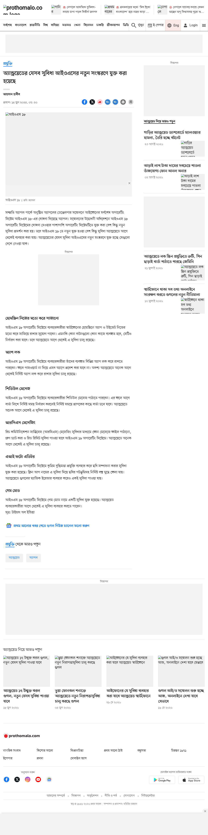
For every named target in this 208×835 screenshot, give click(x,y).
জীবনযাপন (113, 25)
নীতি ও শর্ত (111, 796)
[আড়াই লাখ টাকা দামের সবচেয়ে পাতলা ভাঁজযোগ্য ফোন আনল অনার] (193, 182)
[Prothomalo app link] (162, 780)
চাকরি (100, 25)
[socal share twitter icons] (93, 104)
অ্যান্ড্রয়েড (14, 558)
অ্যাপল (33, 558)
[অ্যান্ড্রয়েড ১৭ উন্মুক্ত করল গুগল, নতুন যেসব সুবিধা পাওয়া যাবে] (26, 671)
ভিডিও (127, 25)
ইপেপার (7, 758)
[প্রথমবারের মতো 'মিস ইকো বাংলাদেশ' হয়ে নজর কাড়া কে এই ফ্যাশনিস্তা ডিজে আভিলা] (109, 10)
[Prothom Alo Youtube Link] (40, 780)
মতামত (66, 25)
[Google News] (49, 780)
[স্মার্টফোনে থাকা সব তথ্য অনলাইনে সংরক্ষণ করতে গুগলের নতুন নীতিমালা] (193, 306)
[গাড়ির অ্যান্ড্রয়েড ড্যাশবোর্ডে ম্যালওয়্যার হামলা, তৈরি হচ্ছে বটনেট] (193, 149)
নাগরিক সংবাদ (12, 751)
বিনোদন (88, 25)
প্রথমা (40, 758)
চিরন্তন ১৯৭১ (178, 751)
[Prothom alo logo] (21, 737)
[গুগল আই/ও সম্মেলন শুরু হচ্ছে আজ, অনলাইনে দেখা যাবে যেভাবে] (181, 671)
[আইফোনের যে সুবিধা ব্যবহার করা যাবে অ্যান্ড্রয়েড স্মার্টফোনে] (129, 671)
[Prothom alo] (23, 10)
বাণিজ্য (55, 25)
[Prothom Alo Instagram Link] (29, 780)
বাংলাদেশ (20, 25)
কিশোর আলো (45, 751)
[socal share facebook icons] (85, 104)
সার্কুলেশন (92, 796)
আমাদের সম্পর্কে (56, 796)
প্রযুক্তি (7, 63)
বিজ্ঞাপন (76, 796)
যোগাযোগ (129, 796)
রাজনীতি (35, 25)
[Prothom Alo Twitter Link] (19, 780)
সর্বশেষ (7, 25)
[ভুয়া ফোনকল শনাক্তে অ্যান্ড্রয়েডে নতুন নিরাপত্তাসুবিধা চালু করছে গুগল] (78, 671)
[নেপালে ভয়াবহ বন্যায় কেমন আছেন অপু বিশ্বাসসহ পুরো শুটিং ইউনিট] (162, 10)
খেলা (77, 25)
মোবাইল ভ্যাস (78, 758)
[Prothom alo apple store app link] (191, 780)
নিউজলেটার (148, 796)
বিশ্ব (45, 25)
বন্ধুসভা (142, 751)
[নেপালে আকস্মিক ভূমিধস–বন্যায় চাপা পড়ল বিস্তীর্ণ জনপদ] (56, 10)
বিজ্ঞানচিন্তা (76, 751)
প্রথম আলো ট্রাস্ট (113, 751)
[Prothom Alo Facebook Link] (8, 780)
